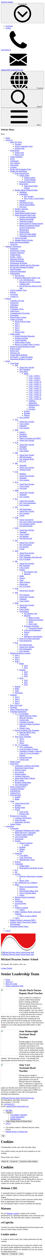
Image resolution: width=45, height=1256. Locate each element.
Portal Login (19, 155)
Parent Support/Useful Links (25, 215)
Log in (8, 931)
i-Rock (21, 895)
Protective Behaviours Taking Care (27, 278)
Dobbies (18, 805)
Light (26, 634)
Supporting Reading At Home (21, 359)
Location (13, 167)
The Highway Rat (30, 572)
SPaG (21, 678)
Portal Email (14, 150)
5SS (16, 507)
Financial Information (18, 271)
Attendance (14, 305)
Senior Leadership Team (24, 146)
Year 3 (17, 324)
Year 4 (17, 326)
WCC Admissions (26, 747)
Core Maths (23, 855)
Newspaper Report (35, 628)
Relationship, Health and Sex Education (24, 265)
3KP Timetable (24, 369)
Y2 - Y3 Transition (21, 714)
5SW (16, 551)
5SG (16, 540)
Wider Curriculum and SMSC (30, 438)
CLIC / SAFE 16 (35, 394)
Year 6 (17, 330)
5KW (17, 528)
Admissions (14, 161)
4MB (17, 490)
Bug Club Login (16, 705)
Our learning (24, 536)
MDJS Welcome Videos (28, 716)
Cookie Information (17, 1117)
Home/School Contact (18, 317)
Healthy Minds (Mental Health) (26, 190)
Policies (13, 292)
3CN (16, 442)
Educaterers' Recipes (22, 822)
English (27, 411)
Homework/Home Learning (20, 653)
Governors (14, 294)
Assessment (19, 839)
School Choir (19, 332)
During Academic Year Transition (27, 730)
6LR (16, 643)
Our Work (23, 449)
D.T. (16, 870)
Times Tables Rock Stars (19, 709)
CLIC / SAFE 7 (34, 376)
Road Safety (23, 184)
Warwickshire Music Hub (28, 891)
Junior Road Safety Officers (25, 778)
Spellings (22, 474)
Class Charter (24, 424)
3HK (16, 430)
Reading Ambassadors (23, 782)
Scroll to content (7, 2)
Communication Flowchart (20, 313)
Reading (27, 413)
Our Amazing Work (26, 459)
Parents (8, 299)
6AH (16, 588)
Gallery (26, 845)
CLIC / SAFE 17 (35, 397)
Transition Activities (26, 722)
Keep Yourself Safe (22, 173)
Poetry (31, 622)
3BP (16, 453)
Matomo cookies (13, 1213)
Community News (17, 309)
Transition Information (18, 712)
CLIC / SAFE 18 (35, 399)
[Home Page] (17, 953)
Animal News (15, 793)
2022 (26, 676)
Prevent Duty (19, 276)
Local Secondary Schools (28, 749)
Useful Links (24, 720)
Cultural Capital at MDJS (24, 835)
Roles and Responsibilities (19, 242)
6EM (16, 603)
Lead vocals (23, 812)
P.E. (16, 872)
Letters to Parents (16, 319)
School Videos (15, 824)
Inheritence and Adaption (33, 636)
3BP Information (25, 457)
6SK (16, 593)
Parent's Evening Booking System (22, 347)
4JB (16, 463)
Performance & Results (18, 263)
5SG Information (25, 545)
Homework (23, 584)
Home (8, 138)
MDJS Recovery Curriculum (25, 833)
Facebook (9, 26)
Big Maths (23, 436)
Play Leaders (28, 196)
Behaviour (14, 307)
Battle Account (34, 618)
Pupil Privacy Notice (17, 251)
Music (17, 885)
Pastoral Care (15, 353)
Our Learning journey (27, 524)
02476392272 (9, 1104)
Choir (12, 801)
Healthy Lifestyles (21, 209)
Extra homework (25, 641)
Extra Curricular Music (27, 893)
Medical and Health (26, 219)
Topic (21, 580)
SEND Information (17, 261)
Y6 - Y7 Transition (21, 745)
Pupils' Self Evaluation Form (20, 169)
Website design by (16, 1132)
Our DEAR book (25, 538)
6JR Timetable (24, 566)
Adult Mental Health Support (25, 213)
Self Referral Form (26, 203)
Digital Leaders (29, 178)
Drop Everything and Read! (29, 639)
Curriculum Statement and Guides (27, 830)
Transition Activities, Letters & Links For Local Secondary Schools (30, 753)
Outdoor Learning (21, 908)
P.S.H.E (18, 874)
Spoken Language (26, 843)
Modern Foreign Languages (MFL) (23, 920)
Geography (19, 901)
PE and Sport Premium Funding (21, 267)
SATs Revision (15, 795)
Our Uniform (15, 163)
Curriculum (10, 826)
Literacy (22, 432)
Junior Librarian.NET (18, 787)
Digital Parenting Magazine (25, 336)
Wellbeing (23, 192)
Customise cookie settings (28, 1161)
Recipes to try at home (18, 816)
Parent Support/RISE (27, 205)
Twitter (8, 28)
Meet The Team (16, 142)
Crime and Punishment (32, 630)
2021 (26, 668)
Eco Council (19, 772)
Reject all (5, 1161)
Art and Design (20, 903)
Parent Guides (15, 349)
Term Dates (14, 165)
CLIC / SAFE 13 (35, 388)
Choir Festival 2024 (22, 803)
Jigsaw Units (24, 880)
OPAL (17, 918)
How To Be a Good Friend (34, 198)
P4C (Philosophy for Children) (26, 883)
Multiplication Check (27, 860)
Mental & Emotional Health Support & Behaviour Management (29, 228)
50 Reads (13, 707)
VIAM (17, 810)
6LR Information (25, 649)
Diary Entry (33, 624)
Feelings (22, 201)
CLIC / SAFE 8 (34, 378)
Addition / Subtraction (33, 402)
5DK (16, 518)
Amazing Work (25, 470)
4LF (16, 499)
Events (21, 515)
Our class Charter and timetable (30, 522)
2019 (26, 666)
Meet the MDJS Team (27, 732)
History (17, 899)
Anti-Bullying (15, 791)
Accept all (13, 1161)
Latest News (14, 311)
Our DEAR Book (25, 526)
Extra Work (23, 372)
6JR (16, 561)
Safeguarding (15, 274)
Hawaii (26, 632)
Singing (22, 889)
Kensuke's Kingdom (31, 626)
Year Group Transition (23, 737)
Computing (19, 864)
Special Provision (25, 757)
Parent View (14, 351)
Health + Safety (16, 257)
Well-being (19, 693)
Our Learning (24, 417)
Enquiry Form (24, 728)
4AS (16, 472)
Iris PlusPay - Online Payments (21, 357)
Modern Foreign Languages (25, 897)
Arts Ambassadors (21, 785)
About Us (9, 140)
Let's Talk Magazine (26, 280)
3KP (16, 365)
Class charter (24, 451)
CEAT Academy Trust (18, 290)
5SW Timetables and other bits (30, 557)
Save (21, 1254)
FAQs (12, 159)
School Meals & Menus (18, 355)
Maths (26, 374)
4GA (16, 482)
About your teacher (26, 520)
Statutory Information (13, 246)
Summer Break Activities (24, 240)
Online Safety (24, 175)
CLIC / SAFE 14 (35, 390)
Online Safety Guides (22, 342)
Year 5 (17, 328)
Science (22, 578)
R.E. (16, 906)
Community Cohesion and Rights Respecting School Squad (27, 767)
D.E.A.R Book (24, 559)
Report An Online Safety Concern (27, 344)
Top (3, 1136)
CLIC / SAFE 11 (35, 384)
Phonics (27, 415)
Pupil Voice (14, 764)
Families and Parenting (27, 217)
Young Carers (20, 211)
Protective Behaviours (27, 182)
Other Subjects (24, 582)
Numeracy (23, 434)
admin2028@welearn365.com (17, 1106)
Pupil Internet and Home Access (31, 868)
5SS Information (25, 509)
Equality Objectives (17, 253)
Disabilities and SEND (27, 236)
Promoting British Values (19, 926)
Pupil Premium (15, 269)
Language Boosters (17, 789)
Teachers (18, 144)
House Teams (15, 762)
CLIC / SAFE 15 (35, 392)
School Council (20, 770)
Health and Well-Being (18, 171)
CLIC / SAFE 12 (35, 386)
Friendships (23, 194)
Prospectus (14, 248)
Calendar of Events (17, 301)
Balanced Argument (36, 620)
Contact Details (6, 968)
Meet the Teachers (26, 718)
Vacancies (13, 244)
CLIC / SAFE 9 (34, 380)
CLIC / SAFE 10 (35, 382)
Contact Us (14, 296)
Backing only (24, 814)
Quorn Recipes (20, 820)
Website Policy (15, 1119)
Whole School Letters (23, 321)
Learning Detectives (22, 776)
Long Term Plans (21, 837)
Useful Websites (30, 180)
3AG (16, 420)
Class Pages (14, 363)
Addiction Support (26, 221)
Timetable (23, 426)
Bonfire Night (20, 807)
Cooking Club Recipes (23, 818)
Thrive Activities (21, 238)
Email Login (19, 153)
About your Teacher (26, 467)
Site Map (9, 1110)
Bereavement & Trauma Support (31, 223)
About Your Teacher (26, 367)
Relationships (24, 232)
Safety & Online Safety (27, 234)
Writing (22, 849)
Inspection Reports (17, 259)
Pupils (8, 361)
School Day (14, 303)
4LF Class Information (27, 503)
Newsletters (14, 315)
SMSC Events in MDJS (28, 916)
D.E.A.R (22, 461)
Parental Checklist (21, 338)
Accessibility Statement (18, 1115)
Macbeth (27, 574)
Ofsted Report (15, 255)
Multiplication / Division (34, 406)
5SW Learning (24, 555)
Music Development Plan (28, 887)
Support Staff (19, 148)
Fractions (32, 409)
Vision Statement (16, 157)
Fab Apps (22, 207)
